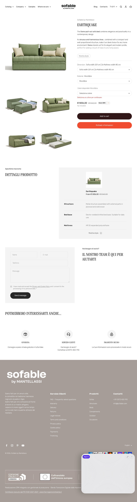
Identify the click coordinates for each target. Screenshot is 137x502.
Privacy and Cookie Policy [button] (41, 286)
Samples (31, 7)
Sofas (91, 399)
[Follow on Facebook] (6, 445)
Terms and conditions (58, 420)
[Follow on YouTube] (23, 445)
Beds (91, 408)
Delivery (53, 408)
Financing (54, 436)
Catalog (8, 7)
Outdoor (92, 416)
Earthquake (91, 191)
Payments (54, 432)
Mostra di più (84, 56)
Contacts (103, 7)
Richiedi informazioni (104, 125)
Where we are (43, 7)
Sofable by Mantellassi (85, 20)
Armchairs (93, 404)
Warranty (53, 404)
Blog (95, 7)
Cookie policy (55, 428)
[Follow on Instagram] (12, 445)
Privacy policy (55, 424)
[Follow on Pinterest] (17, 445)
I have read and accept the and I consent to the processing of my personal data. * (38, 288)
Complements (94, 412)
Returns (53, 412)
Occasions (93, 420)
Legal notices (55, 416)
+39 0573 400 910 (120, 399)
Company (20, 7)
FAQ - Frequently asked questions (63, 399)
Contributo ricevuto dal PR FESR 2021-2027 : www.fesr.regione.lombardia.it (33, 492)
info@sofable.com (120, 404)
